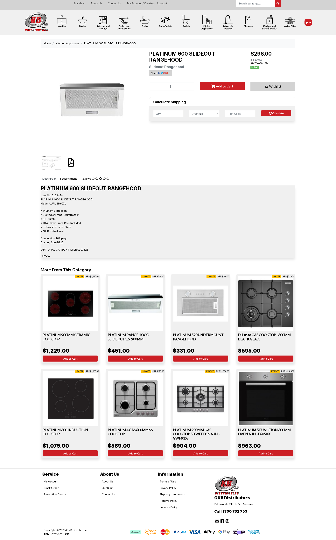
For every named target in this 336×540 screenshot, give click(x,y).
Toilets (186, 26)
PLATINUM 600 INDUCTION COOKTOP (65, 432)
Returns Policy (168, 500)
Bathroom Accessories (124, 27)
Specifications (68, 178)
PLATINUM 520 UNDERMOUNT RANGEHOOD (198, 337)
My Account (51, 481)
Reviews (86, 178)
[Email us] (217, 521)
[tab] (49, 178)
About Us (96, 3)
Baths (145, 26)
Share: (154, 73)
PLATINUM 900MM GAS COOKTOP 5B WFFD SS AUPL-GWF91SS (196, 434)
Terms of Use (168, 481)
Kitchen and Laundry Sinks (269, 27)
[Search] (278, 3)
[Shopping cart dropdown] (308, 22)
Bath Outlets (165, 26)
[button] (272, 86)
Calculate (278, 113)
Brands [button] (78, 3)
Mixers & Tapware (228, 27)
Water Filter (290, 26)
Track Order (51, 487)
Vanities (62, 26)
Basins (82, 26)
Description (49, 178)
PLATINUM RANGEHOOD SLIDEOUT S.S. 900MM (128, 337)
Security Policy (169, 507)
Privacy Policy (168, 487)
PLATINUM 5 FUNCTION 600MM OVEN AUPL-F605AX (264, 432)
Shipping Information (172, 494)
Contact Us (115, 3)
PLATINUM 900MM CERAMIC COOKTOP (66, 337)
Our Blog (107, 487)
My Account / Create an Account (147, 3)
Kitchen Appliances (207, 27)
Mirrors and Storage (103, 27)
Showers (248, 26)
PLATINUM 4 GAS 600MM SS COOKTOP (130, 432)
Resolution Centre (55, 494)
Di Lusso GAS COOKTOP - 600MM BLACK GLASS (264, 337)
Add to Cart (224, 86)
